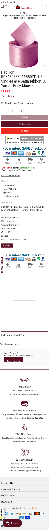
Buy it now (25, 131)
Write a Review (8, 96)
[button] (2, 514)
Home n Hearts (32, 508)
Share (7, 245)
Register (8, 2)
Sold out (24, 117)
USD (14, 2)
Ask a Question (15, 361)
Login (2, 2)
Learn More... (30, 103)
